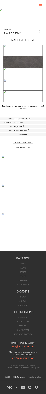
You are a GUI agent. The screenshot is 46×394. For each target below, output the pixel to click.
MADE (19, 377)
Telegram (16, 387)
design (23, 272)
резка (23, 297)
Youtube (23, 387)
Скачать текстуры (23, 142)
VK (9, 387)
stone (23, 264)
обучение (23, 305)
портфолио (23, 322)
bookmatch (23, 285)
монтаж (23, 301)
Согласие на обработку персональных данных (23, 368)
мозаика (23, 280)
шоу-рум (23, 326)
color (23, 276)
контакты (23, 317)
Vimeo (36, 387)
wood (23, 268)
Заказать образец (23, 147)
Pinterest (29, 387)
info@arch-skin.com (23, 346)
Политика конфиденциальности (23, 365)
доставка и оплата (23, 334)
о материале (23, 330)
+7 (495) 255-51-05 (23, 358)
